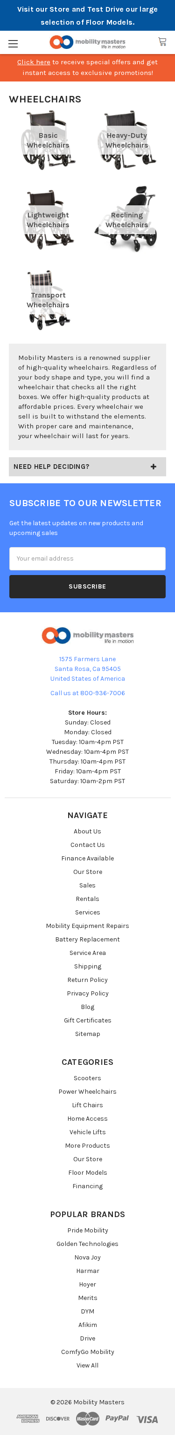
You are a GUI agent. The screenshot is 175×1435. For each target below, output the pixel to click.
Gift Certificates (88, 1020)
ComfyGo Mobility (87, 1352)
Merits (88, 1298)
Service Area (88, 953)
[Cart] (162, 41)
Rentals (87, 899)
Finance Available (87, 858)
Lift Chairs (87, 1105)
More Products (87, 1146)
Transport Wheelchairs (48, 300)
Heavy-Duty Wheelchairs (126, 140)
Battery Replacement (87, 939)
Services (87, 912)
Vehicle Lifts (88, 1132)
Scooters (87, 1078)
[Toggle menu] (13, 43)
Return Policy (87, 980)
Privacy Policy (88, 993)
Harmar (87, 1271)
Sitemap (87, 1034)
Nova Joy (87, 1257)
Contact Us (87, 845)
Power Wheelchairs (87, 1092)
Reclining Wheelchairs (126, 219)
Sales (87, 885)
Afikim (87, 1325)
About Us (87, 831)
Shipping (87, 966)
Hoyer (87, 1284)
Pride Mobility (87, 1230)
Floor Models (87, 1173)
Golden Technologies (87, 1244)
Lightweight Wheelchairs (48, 219)
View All (87, 1365)
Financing (87, 1186)
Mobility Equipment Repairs (87, 926)
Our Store (87, 872)
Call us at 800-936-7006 (87, 693)
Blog (87, 1007)
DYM (87, 1311)
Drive (87, 1338)
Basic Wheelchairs (48, 140)
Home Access (87, 1119)
